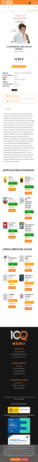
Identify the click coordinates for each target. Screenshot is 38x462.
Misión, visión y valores (19, 385)
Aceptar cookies (15, 459)
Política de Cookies (19, 371)
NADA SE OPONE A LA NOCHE (29, 179)
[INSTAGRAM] (20, 343)
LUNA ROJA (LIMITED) (29, 276)
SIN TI (10, 198)
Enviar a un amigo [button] (14, 101)
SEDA (10, 177)
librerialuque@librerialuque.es (19, 354)
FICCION (16, 86)
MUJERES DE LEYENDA (29, 295)
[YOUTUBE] (24, 343)
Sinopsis (8, 109)
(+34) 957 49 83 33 (19, 351)
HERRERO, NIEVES (19, 51)
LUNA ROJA (12, 275)
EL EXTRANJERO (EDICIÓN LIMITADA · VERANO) (29, 226)
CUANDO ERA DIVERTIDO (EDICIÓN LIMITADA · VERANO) (28, 202)
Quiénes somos (19, 383)
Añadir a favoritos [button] (14, 96)
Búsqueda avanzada (32, 10)
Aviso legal (19, 366)
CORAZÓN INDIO (28, 257)
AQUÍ (17, 452)
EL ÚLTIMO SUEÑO (11, 224)
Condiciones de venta (19, 373)
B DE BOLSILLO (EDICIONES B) (23, 73)
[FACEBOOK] (13, 343)
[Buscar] (36, 7)
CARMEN (11, 294)
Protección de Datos (19, 368)
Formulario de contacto (19, 357)
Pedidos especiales (19, 388)
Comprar (12, 189)
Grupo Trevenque (19, 399)
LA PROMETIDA (12, 257)
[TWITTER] (17, 343)
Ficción (16, 77)
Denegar (25, 459)
